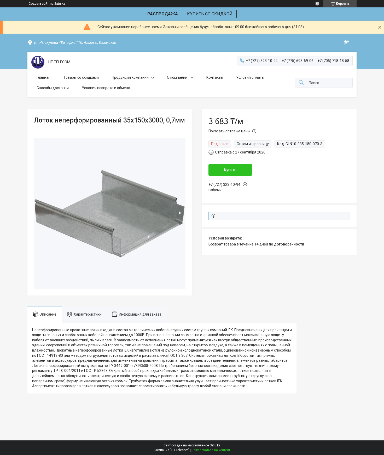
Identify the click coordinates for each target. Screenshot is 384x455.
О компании (177, 77)
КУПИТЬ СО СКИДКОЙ (209, 13)
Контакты (214, 77)
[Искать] (301, 83)
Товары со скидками (81, 77)
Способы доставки (53, 88)
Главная (43, 77)
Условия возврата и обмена (106, 88)
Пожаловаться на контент (210, 450)
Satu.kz (215, 445)
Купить (230, 170)
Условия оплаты (250, 77)
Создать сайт (39, 3)
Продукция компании (130, 77)
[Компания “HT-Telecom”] (37, 62)
